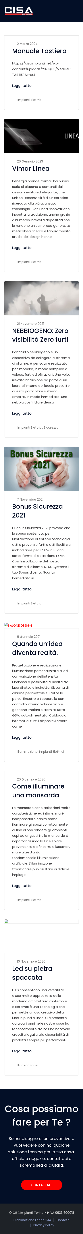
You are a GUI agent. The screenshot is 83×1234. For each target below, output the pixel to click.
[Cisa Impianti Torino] (19, 10)
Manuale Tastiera (39, 51)
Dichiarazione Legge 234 (32, 1220)
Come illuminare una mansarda (38, 791)
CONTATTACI (41, 1185)
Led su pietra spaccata (32, 973)
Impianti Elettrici (29, 100)
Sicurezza (51, 427)
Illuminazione (27, 751)
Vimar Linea (31, 168)
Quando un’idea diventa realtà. (37, 648)
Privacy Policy (43, 1225)
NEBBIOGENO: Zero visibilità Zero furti (40, 335)
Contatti (62, 1220)
